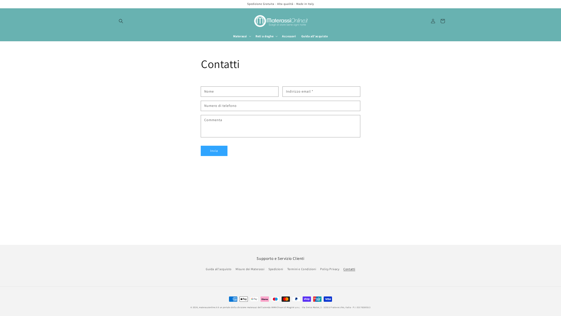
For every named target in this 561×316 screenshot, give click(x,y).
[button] (121, 21)
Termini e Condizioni (301, 269)
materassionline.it (208, 307)
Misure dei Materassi (250, 269)
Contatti (349, 269)
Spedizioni (275, 269)
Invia (214, 151)
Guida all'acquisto (219, 269)
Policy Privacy (329, 269)
